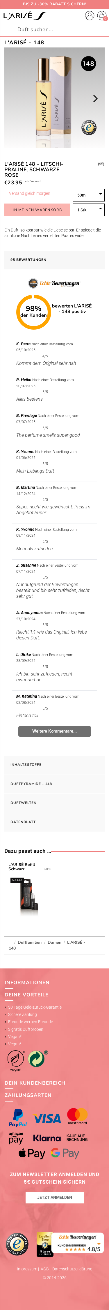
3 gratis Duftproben (25, 1029)
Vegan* (15, 1036)
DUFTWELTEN (23, 802)
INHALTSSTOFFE (26, 764)
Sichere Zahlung (22, 1014)
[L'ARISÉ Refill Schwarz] (29, 890)
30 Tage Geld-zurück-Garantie (35, 1007)
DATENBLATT (23, 822)
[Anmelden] (89, 16)
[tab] (54, 260)
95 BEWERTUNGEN (28, 259)
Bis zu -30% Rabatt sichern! (54, 4)
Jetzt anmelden (54, 1197)
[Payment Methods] (55, 1133)
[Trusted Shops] (17, 1244)
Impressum (27, 1269)
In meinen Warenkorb (37, 209)
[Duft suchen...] (102, 29)
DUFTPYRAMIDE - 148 (31, 784)
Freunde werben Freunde (30, 1021)
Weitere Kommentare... (54, 731)
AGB (45, 1269)
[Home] (25, 16)
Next (95, 98)
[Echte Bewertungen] (78, 1242)
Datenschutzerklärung (72, 1269)
